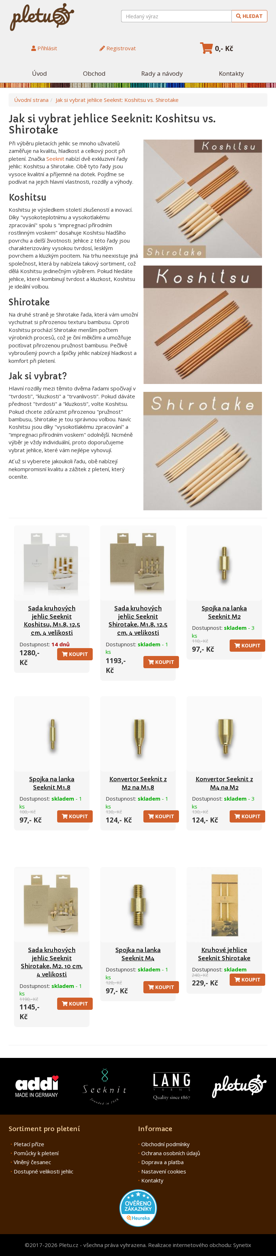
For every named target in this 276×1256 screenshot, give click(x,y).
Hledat (252, 16)
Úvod (39, 73)
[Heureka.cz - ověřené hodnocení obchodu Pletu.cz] (138, 1207)
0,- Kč (223, 48)
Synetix (242, 1244)
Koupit (78, 654)
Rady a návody (162, 73)
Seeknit (55, 158)
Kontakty (231, 73)
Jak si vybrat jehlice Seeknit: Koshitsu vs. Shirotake (117, 99)
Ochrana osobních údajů (170, 1153)
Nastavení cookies (163, 1171)
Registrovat (120, 48)
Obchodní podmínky (165, 1144)
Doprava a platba (162, 1162)
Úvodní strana (31, 99)
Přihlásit (46, 48)
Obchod (94, 73)
